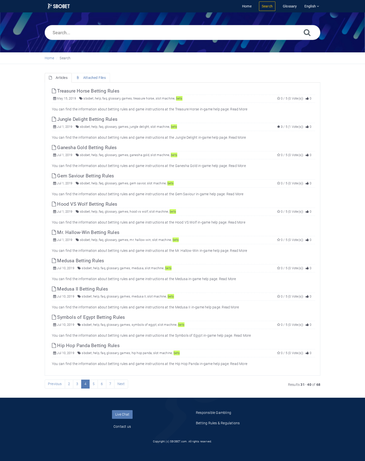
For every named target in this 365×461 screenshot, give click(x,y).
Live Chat (122, 414)
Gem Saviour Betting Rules (85, 176)
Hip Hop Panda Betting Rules (88, 345)
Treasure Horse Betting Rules (87, 91)
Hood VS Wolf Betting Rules (86, 204)
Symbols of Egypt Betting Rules (90, 317)
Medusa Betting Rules (80, 260)
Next (121, 384)
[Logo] (59, 6)
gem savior (138, 183)
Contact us (122, 426)
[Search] (307, 32)
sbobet (88, 98)
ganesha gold (139, 155)
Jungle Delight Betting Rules (86, 119)
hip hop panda (142, 353)
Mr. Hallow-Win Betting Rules (87, 232)
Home (49, 58)
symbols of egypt (144, 325)
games (127, 98)
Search (65, 58)
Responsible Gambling (213, 413)
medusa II (139, 296)
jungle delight (139, 127)
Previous (55, 384)
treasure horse (143, 98)
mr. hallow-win (140, 240)
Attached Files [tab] (94, 78)
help (98, 98)
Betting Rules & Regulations (218, 423)
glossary (114, 98)
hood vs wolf (139, 211)
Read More (238, 109)
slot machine (165, 98)
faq (104, 98)
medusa (138, 268)
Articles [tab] (62, 78)
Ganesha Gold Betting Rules (86, 147)
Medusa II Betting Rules (82, 289)
